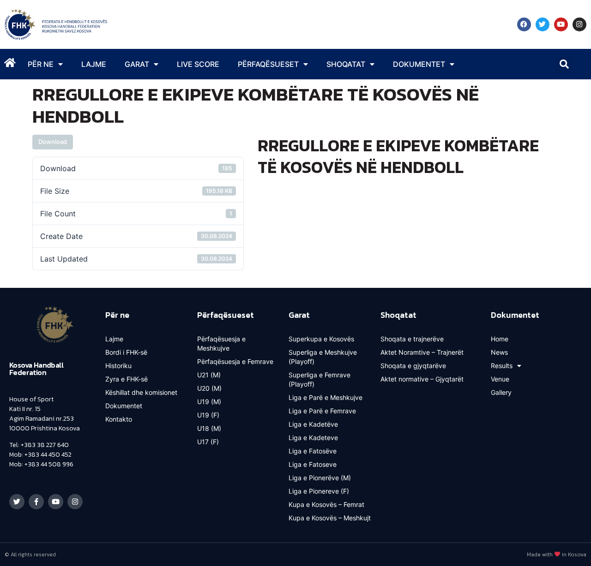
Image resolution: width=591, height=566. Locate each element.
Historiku (118, 365)
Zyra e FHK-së (126, 379)
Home (499, 339)
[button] (564, 64)
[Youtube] (561, 24)
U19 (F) (208, 415)
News (499, 352)
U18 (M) (209, 428)
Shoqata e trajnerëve (412, 339)
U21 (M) (209, 375)
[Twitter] (542, 24)
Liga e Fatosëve (313, 451)
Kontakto (118, 419)
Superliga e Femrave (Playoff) (319, 379)
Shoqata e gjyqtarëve (413, 365)
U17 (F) (208, 442)
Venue (500, 379)
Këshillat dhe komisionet (141, 392)
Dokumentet (123, 406)
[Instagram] (579, 24)
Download (52, 141)
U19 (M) (209, 401)
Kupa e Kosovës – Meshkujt (330, 518)
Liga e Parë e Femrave (322, 411)
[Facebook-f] (36, 501)
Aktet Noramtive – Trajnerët (422, 352)
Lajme (93, 64)
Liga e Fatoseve (313, 464)
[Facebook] (524, 24)
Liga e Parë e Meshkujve (325, 397)
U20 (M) (209, 388)
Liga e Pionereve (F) (319, 491)
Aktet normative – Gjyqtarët (422, 379)
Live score (198, 64)
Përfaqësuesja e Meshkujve (221, 343)
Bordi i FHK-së (126, 352)
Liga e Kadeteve (313, 437)
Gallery (501, 392)
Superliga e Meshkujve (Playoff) (323, 356)
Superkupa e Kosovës (321, 339)
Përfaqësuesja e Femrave (235, 361)
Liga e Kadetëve (313, 424)
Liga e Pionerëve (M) (320, 478)
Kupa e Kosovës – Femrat (326, 504)
